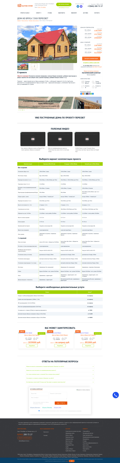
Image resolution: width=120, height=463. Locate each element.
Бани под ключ (69, 441)
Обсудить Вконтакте (35, 407)
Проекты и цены (24, 13)
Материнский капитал (88, 433)
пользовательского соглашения (74, 410)
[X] (87, 94)
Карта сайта (86, 445)
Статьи (84, 450)
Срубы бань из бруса (70, 450)
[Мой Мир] (93, 94)
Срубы (67, 447)
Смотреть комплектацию (91, 58)
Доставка (85, 13)
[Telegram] (85, 94)
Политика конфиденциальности (90, 443)
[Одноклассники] (83, 94)
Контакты (97, 13)
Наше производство (88, 435)
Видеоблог (74, 13)
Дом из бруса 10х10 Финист (60, 335)
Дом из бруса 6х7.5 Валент (88, 335)
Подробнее (32, 345)
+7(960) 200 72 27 (95, 6)
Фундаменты (86, 439)
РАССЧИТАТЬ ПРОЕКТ (64, 4)
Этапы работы (86, 431)
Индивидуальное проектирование (91, 437)
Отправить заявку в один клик (91, 62)
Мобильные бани (70, 445)
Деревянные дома (70, 433)
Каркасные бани (69, 439)
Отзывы (50, 13)
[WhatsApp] (91, 94)
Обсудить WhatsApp (47, 407)
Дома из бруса (69, 435)
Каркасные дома (70, 437)
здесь (66, 461)
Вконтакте (46, 432)
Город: (40, 7)
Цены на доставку (87, 447)
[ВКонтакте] (81, 94)
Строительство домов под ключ (73, 431)
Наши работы (61, 13)
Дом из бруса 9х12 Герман (31, 335)
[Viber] (89, 94)
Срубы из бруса (69, 448)
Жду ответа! (61, 403)
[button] (75, 27)
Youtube (45, 435)
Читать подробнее (91, 74)
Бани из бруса (69, 443)
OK (72, 461)
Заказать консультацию (24, 438)
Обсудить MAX (57, 407)
